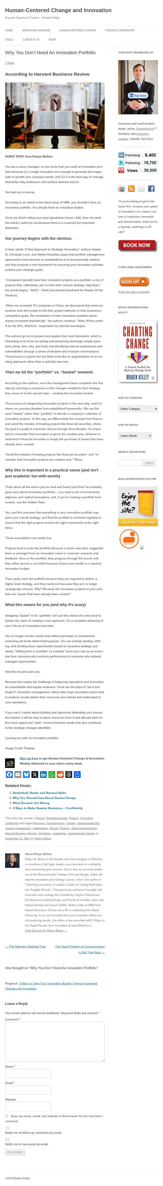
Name (10, 1066)
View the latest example (134, 292)
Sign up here (29, 758)
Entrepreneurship (56, 818)
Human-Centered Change (77, 30)
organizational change (81, 833)
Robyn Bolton (43, 838)
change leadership (88, 823)
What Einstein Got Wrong (31, 803)
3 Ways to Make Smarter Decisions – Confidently (48, 808)
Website (10, 1099)
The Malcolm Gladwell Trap (25, 946)
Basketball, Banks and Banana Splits (39, 792)
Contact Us (31, 39)
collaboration (40, 828)
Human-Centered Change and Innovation (58, 10)
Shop (52, 39)
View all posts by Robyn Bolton (46, 930)
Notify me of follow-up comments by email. (33, 1132)
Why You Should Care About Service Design (44, 798)
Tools (9, 39)
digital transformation (84, 828)
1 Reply (9, 63)
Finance (74, 818)
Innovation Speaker (36, 30)
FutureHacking (145, 128)
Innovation (86, 818)
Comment (12, 1019)
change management (18, 828)
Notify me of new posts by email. (27, 1144)
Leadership (11, 823)
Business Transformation (49, 823)
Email (9, 1083)
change (70, 823)
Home (9, 30)
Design (40, 818)
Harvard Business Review (21, 833)
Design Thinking (59, 828)
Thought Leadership (120, 30)
